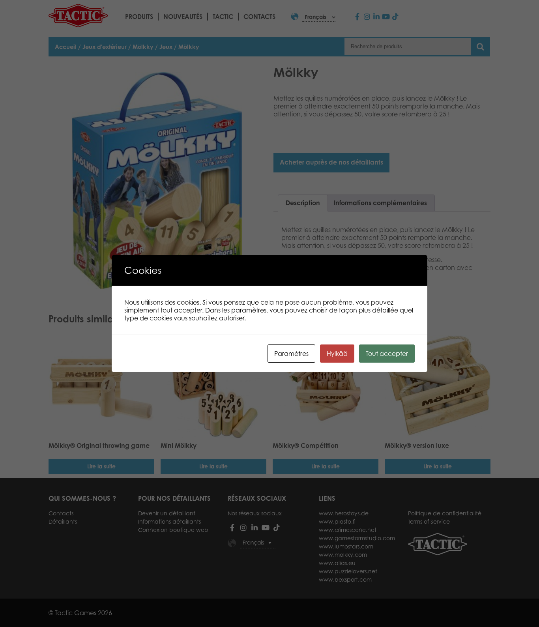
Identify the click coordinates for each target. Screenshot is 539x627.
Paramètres (291, 353)
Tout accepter (387, 353)
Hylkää (337, 353)
